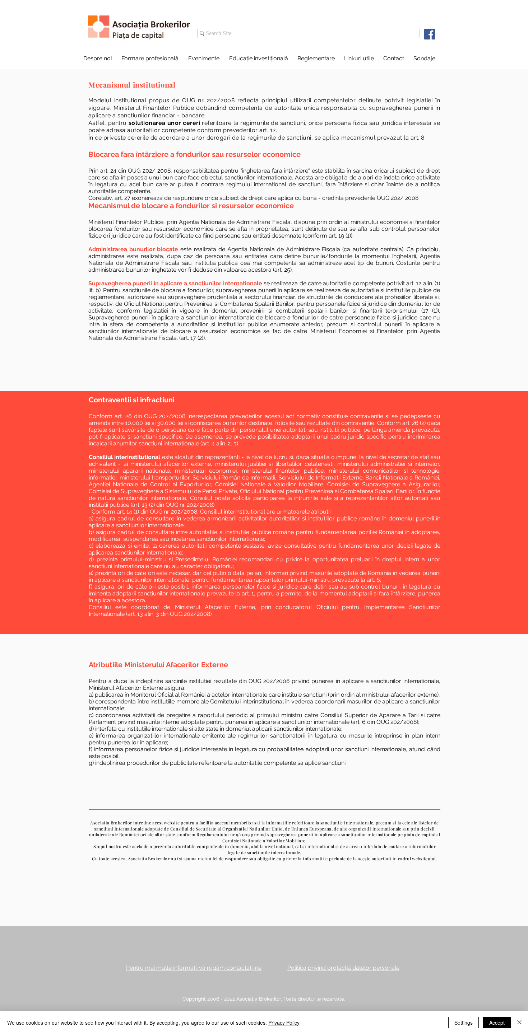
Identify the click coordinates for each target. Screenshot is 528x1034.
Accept (497, 1022)
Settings (463, 1022)
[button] (97, 58)
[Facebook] (429, 34)
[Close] (519, 1022)
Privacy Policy (284, 1022)
